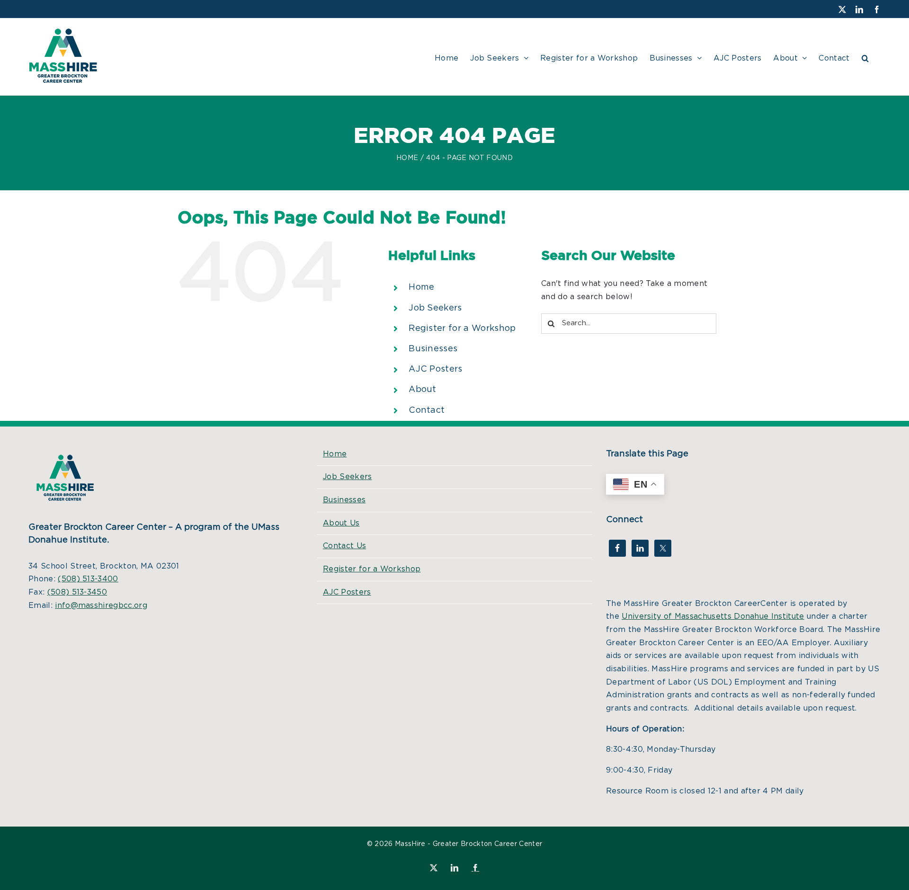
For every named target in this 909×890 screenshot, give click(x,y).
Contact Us (344, 546)
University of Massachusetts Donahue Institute (713, 616)
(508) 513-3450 (77, 592)
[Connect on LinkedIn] (640, 548)
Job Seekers (435, 308)
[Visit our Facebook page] (617, 548)
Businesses (433, 349)
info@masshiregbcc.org (101, 605)
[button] (865, 56)
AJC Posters (436, 369)
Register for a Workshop (462, 328)
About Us (341, 523)
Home (421, 287)
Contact (427, 410)
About (423, 389)
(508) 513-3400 (88, 579)
